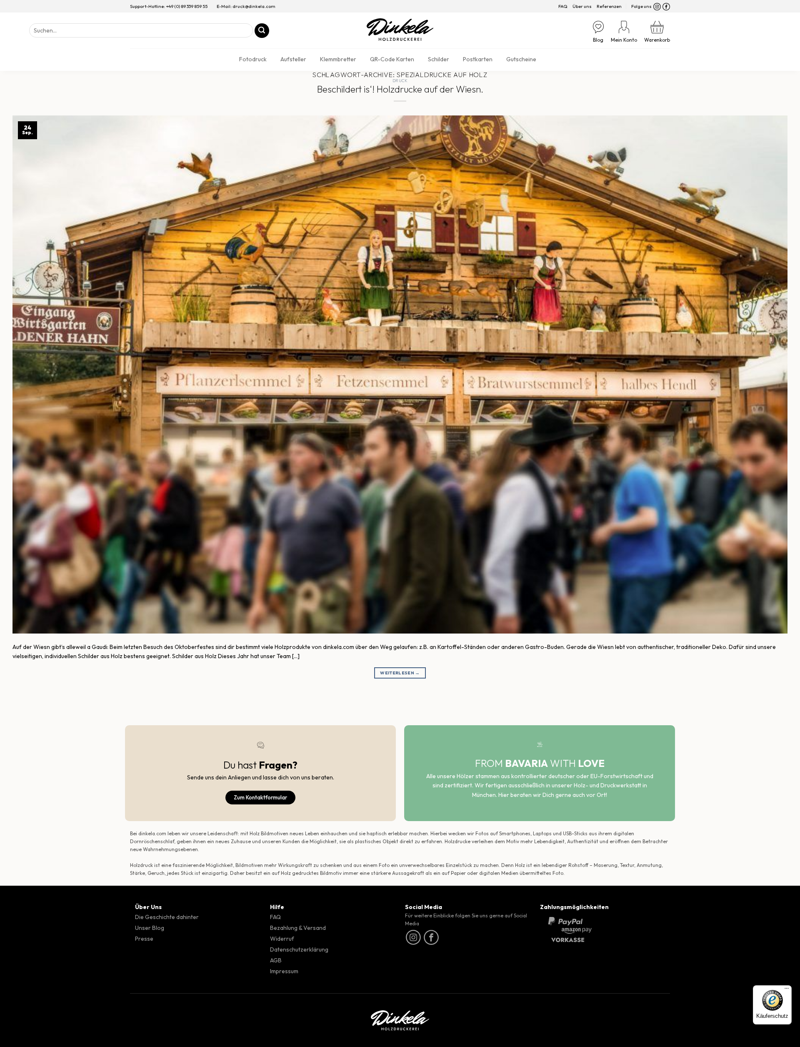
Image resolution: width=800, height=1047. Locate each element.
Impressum (284, 971)
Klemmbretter (338, 59)
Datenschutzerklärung (299, 949)
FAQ (563, 6)
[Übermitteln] (262, 30)
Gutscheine (521, 59)
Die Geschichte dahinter (167, 917)
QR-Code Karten (392, 59)
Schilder (438, 59)
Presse (144, 938)
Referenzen (609, 6)
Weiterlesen (400, 673)
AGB (276, 960)
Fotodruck (253, 59)
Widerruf (282, 938)
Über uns (582, 6)
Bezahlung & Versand (298, 928)
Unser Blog (149, 928)
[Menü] (787, 990)
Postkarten (477, 59)
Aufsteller (293, 59)
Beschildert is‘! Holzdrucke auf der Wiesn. (400, 89)
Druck (400, 80)
